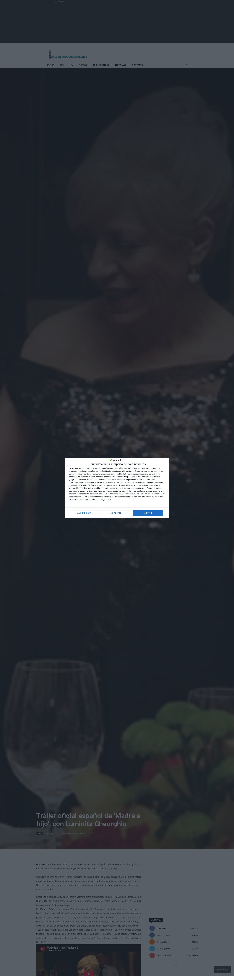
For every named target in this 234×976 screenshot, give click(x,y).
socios (89, 468)
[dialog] (117, 488)
